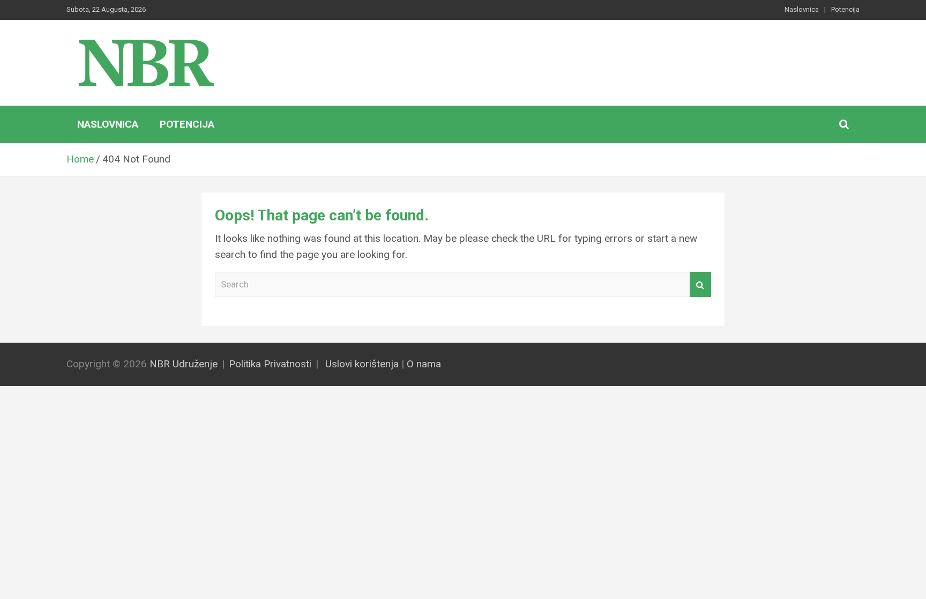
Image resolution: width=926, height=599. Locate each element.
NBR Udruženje (184, 364)
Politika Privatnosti (270, 364)
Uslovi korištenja (362, 364)
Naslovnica (802, 9)
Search (700, 285)
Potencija (845, 9)
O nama (424, 364)
